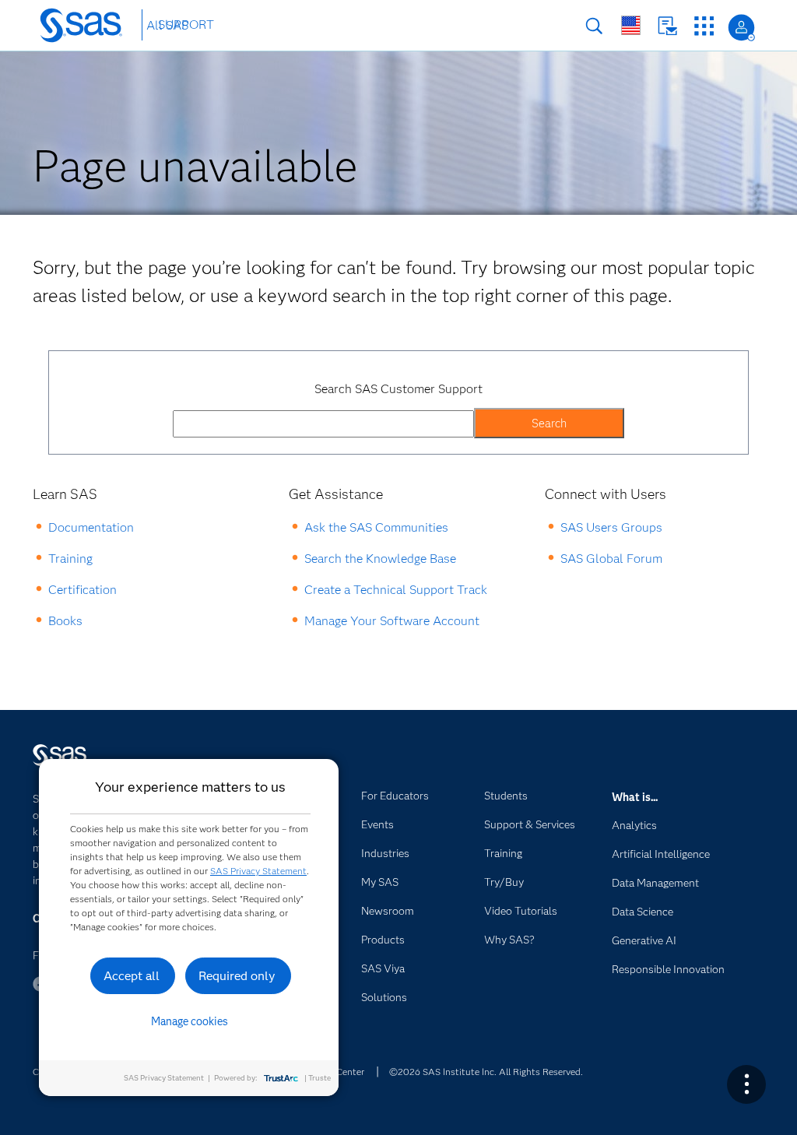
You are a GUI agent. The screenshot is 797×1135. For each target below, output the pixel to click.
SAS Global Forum (611, 558)
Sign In (741, 27)
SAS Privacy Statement (258, 871)
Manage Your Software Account (391, 620)
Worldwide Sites (631, 25)
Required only (237, 975)
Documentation (91, 527)
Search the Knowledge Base (380, 558)
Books (65, 620)
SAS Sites (704, 26)
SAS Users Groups (611, 527)
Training (70, 558)
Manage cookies (189, 1021)
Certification (82, 589)
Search (594, 26)
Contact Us (667, 26)
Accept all (132, 975)
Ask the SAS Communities (376, 527)
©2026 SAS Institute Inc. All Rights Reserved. (486, 1071)
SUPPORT (186, 24)
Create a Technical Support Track (395, 589)
